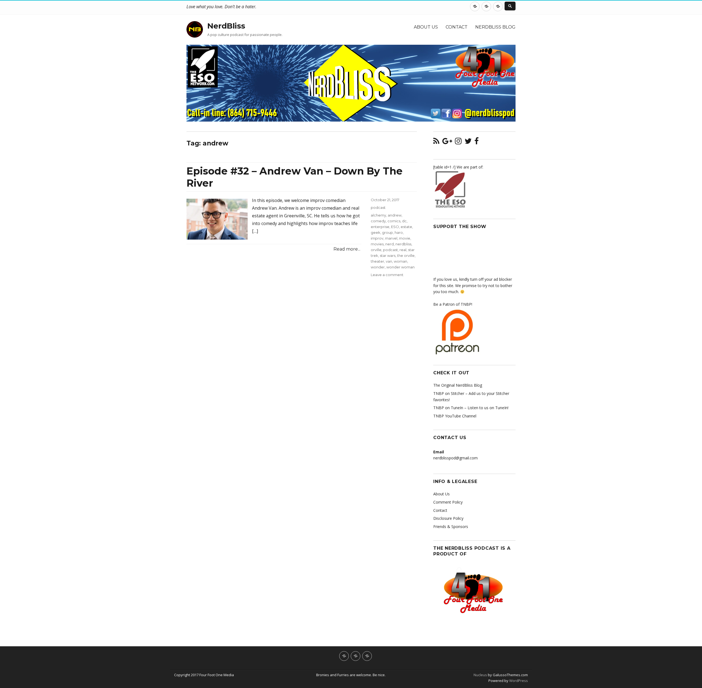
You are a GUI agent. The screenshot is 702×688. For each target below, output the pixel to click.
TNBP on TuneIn (448, 407)
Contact (457, 27)
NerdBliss (226, 25)
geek (375, 232)
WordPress (518, 680)
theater (377, 261)
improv (377, 238)
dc (404, 221)
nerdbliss (403, 244)
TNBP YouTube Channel (454, 416)
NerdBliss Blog (495, 27)
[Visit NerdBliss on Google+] (447, 142)
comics (393, 221)
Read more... (346, 249)
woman (400, 261)
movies (377, 244)
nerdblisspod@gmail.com (455, 457)
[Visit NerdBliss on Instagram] (458, 142)
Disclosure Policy (448, 518)
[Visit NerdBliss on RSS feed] (436, 142)
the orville (406, 255)
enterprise (380, 226)
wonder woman (400, 267)
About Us (426, 27)
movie (404, 238)
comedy (378, 221)
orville (376, 250)
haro (399, 232)
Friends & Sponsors (450, 526)
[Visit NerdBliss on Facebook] (476, 142)
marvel (391, 238)
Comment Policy (448, 502)
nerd (389, 244)
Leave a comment (387, 275)
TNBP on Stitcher (448, 393)
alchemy (378, 215)
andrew (394, 215)
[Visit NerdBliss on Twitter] (468, 142)
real (403, 250)
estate (406, 226)
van (389, 261)
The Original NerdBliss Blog (457, 385)
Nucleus (480, 674)
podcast (378, 207)
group (387, 232)
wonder (378, 267)
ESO (395, 226)
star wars (387, 255)
